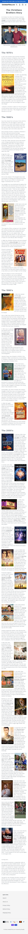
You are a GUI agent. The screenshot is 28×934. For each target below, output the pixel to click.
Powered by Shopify (20, 929)
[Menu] (25, 4)
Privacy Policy (6, 905)
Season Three (17, 519)
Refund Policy (6, 909)
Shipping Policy (7, 912)
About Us (5, 901)
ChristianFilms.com (11, 929)
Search (4, 898)
